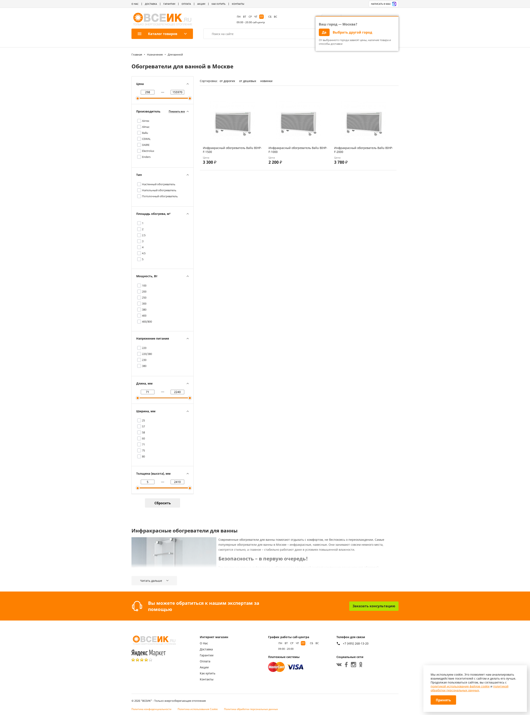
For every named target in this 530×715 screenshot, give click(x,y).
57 (143, 426)
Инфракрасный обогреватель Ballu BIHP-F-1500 (232, 150)
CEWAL (146, 139)
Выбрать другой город (352, 32)
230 (144, 360)
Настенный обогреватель (158, 184)
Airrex (145, 121)
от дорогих (227, 81)
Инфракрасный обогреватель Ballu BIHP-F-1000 (298, 150)
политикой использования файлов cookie (460, 686)
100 (144, 285)
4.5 (144, 253)
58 (143, 432)
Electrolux (148, 151)
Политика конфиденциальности (151, 709)
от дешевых (247, 81)
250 (144, 297)
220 (144, 348)
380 (144, 309)
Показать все (177, 111)
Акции (201, 3)
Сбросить (162, 503)
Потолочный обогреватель (160, 196)
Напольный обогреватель (159, 190)
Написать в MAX (380, 3)
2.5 (144, 235)
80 (143, 456)
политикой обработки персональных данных (469, 688)
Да (324, 32)
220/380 (147, 354)
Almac (145, 127)
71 (143, 444)
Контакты (238, 3)
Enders (146, 157)
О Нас (135, 3)
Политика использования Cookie (198, 709)
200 (144, 291)
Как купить (218, 3)
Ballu (145, 133)
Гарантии (169, 3)
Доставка (151, 3)
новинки (266, 81)
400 (144, 315)
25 (143, 420)
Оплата (186, 3)
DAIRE (145, 145)
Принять (443, 700)
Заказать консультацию (374, 606)
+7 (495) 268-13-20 (356, 643)
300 (144, 303)
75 (143, 450)
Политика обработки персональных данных (251, 709)
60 (143, 438)
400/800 (147, 321)
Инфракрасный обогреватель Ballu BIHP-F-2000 (363, 150)
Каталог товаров (162, 33)
